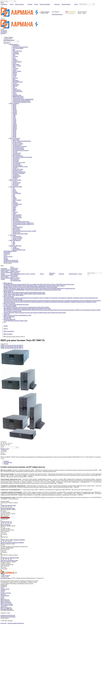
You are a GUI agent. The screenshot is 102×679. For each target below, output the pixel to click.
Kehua (14, 67)
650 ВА (14, 133)
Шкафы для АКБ (17, 239)
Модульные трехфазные (19, 173)
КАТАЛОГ (6, 43)
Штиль (14, 92)
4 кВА (14, 115)
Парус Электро (16, 229)
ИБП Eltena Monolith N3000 (8, 508)
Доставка (6, 259)
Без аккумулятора (17, 142)
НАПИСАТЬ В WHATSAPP (11, 260)
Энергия (15, 94)
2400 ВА (15, 129)
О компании (7, 253)
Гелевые (15, 225)
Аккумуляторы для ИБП (16, 186)
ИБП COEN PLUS (17, 51)
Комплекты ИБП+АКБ (15, 245)
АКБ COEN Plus (17, 216)
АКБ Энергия (16, 220)
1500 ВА (15, 111)
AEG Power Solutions (18, 48)
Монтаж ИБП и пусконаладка (14, 269)
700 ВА (14, 107)
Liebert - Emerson (17, 71)
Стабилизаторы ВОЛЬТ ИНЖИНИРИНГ (23, 99)
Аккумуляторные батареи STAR (21, 221)
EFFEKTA (15, 60)
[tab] (52, 461)
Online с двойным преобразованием (22, 141)
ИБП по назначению (15, 138)
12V (14, 188)
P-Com (14, 76)
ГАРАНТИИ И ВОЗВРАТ (10, 251)
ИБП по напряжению (15, 240)
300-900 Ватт (16, 248)
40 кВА (14, 131)
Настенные (15, 185)
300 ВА (14, 130)
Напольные (15, 184)
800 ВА (14, 108)
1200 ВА (15, 125)
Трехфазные (16, 177)
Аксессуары (13, 235)
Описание (6, 461)
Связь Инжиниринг (18, 91)
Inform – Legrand (17, 65)
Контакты (3, 594)
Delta (14, 55)
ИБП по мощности (14, 103)
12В (14, 241)
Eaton (14, 57)
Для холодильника (17, 165)
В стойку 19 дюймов (18, 143)
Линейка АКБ (16, 228)
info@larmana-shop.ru (57, 14)
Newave (15, 73)
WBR (14, 210)
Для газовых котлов (18, 227)
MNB (14, 201)
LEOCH (15, 198)
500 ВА (14, 104)
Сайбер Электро (17, 90)
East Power (15, 56)
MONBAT (15, 202)
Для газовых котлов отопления (20, 150)
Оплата (5, 257)
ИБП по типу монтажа (15, 180)
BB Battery (15, 192)
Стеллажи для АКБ (17, 237)
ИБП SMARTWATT (18, 82)
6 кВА (14, 118)
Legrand (15, 69)
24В (14, 244)
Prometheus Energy (17, 204)
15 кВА (14, 120)
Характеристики (8, 462)
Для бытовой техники (18, 147)
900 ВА (14, 137)
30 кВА (14, 123)
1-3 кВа (14, 247)
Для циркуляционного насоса (20, 166)
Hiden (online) (16, 64)
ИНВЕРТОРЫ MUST (18, 96)
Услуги (5, 255)
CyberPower (16, 52)
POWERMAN (16, 45)
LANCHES (15, 68)
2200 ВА (15, 127)
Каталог (3, 598)
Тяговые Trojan (16, 232)
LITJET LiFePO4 (17, 200)
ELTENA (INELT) (17, 61)
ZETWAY (15, 86)
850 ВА (14, 135)
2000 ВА (15, 112)
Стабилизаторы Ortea (18, 98)
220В (14, 243)
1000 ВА (15, 110)
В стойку (15, 181)
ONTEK (15, 75)
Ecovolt (14, 59)
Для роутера (16, 159)
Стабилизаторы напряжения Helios (21, 100)
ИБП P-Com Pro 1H (5, 524)
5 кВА (14, 116)
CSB (14, 194)
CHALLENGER (17, 193)
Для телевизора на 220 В (19, 162)
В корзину (4, 450)
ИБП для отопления (18, 155)
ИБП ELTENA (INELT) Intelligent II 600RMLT (12, 542)
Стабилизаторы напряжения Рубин (21, 102)
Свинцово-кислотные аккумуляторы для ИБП (24, 231)
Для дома (15, 151)
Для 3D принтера (17, 145)
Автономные (16, 139)
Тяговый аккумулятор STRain (20, 233)
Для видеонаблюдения (18, 149)
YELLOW (15, 212)
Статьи (2, 597)
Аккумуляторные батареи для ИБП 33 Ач (23, 223)
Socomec (15, 83)
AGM (14, 189)
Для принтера (16, 158)
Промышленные (17, 176)
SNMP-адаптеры (17, 236)
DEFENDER (16, 53)
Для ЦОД (15, 167)
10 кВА (14, 119)
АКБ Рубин (15, 219)
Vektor (14, 208)
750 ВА (14, 134)
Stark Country (16, 84)
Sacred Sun (15, 205)
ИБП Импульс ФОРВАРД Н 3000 (9, 560)
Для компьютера (17, 153)
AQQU (14, 190)
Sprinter (14, 206)
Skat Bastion (16, 80)
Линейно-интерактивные (19, 172)
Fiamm (14, 197)
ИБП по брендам (14, 44)
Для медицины (16, 154)
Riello (14, 79)
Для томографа (16, 163)
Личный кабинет (5, 595)
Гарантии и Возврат (6, 593)
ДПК (14, 87)
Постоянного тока (17, 170)
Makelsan (15, 72)
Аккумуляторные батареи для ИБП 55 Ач (23, 224)
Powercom (15, 77)
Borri (14, 49)
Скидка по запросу (13, 502)
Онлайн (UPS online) (18, 169)
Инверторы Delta (17, 95)
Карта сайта (4, 623)
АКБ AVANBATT (17, 214)
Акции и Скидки (8, 256)
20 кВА (14, 122)
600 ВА (14, 106)
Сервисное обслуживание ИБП (15, 273)
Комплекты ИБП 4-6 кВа (19, 249)
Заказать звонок (8, 263)
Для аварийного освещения (20, 146)
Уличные (15, 178)
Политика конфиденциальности (16, 623)
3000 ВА (15, 114)
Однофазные (16, 174)
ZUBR (14, 213)
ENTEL (14, 63)
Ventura (14, 209)
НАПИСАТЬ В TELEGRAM (11, 261)
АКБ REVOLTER (17, 217)
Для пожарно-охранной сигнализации (22, 157)
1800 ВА (15, 126)
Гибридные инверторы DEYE (20, 47)
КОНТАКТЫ (7, 252)
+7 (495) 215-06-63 (44, 11)
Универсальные (17, 182)
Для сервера (16, 161)
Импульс (15, 88)
